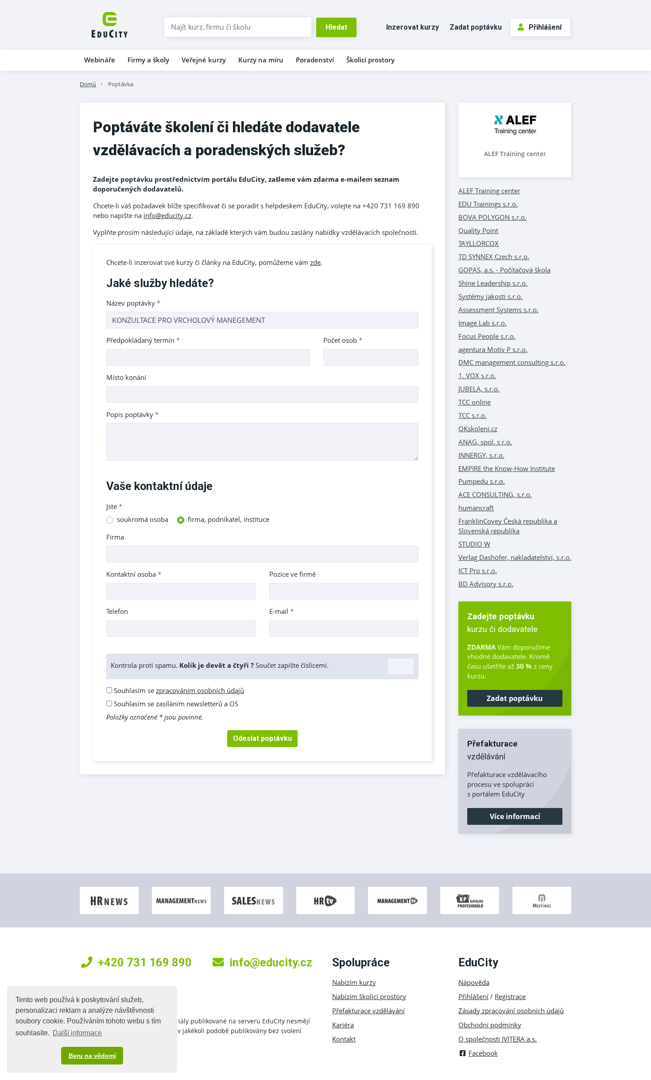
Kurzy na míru (260, 59)
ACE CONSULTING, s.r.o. (495, 494)
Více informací (515, 816)
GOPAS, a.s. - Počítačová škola (504, 269)
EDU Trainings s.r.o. (488, 203)
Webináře (99, 59)
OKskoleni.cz (477, 428)
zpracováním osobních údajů (200, 690)
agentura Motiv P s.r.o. (492, 349)
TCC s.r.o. (472, 415)
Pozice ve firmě (292, 574)
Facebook (483, 1053)
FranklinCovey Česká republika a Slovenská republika (507, 526)
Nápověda (473, 982)
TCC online (474, 402)
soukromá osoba (142, 519)
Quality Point (478, 230)
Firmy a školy (148, 59)
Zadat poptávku (476, 27)
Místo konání (126, 377)
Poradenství (315, 59)
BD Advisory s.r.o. (485, 583)
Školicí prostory (370, 59)
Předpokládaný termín (143, 340)
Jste (114, 506)
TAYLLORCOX (478, 243)
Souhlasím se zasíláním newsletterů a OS (175, 703)
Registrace (510, 996)
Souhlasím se (178, 690)
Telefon (117, 611)
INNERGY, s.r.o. (481, 455)
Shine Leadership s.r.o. (492, 283)
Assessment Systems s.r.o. (498, 309)
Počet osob (342, 340)
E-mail (281, 611)
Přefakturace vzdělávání (368, 1010)
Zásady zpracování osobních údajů (511, 1010)
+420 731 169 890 (145, 962)
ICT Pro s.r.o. (477, 570)
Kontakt (344, 1038)
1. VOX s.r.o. (477, 375)
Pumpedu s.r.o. (481, 481)
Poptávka (120, 84)
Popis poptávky (132, 414)
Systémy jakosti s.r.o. (490, 296)
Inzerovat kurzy (412, 27)
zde (315, 262)
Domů (88, 84)
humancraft (476, 507)
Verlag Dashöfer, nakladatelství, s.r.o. (514, 557)
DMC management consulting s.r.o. (512, 362)
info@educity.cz (167, 215)
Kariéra (343, 1024)
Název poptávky (133, 303)
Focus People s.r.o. (486, 336)
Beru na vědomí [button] (92, 1055)
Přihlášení (545, 27)
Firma (115, 536)
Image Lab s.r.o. (482, 322)
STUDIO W (474, 544)
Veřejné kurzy (204, 59)
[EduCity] (110, 23)
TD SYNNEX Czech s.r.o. (493, 256)
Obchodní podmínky (489, 1024)
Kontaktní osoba (133, 574)
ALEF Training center (515, 153)
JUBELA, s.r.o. (479, 388)
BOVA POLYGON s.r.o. (492, 217)
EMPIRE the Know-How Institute (506, 468)
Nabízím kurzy (354, 982)
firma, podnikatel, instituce (228, 519)
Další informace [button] (77, 1033)
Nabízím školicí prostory (369, 996)
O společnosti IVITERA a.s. (497, 1038)
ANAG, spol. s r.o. (485, 441)
